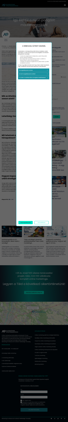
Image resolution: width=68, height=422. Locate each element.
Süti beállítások (41, 222)
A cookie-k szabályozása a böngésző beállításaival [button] (32, 77)
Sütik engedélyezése (25, 222)
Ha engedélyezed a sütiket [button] (26, 70)
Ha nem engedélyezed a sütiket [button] (27, 74)
